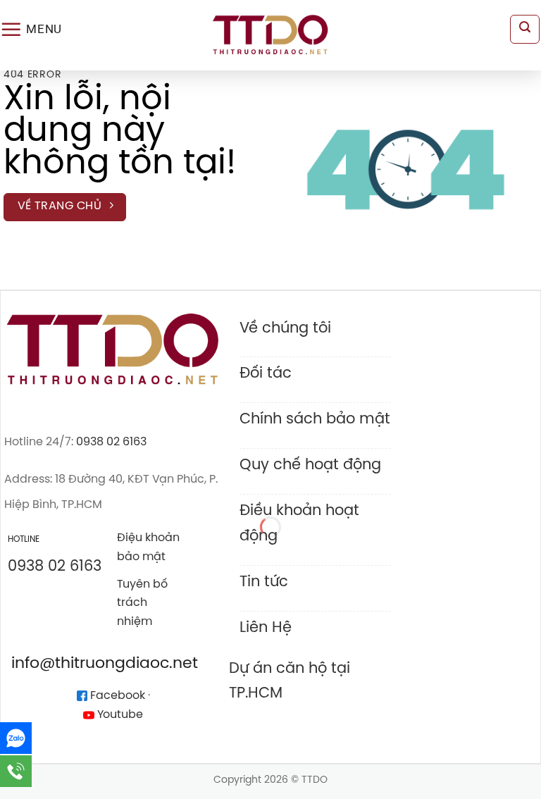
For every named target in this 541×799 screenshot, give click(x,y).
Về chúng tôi (285, 328)
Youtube (118, 715)
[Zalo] (16, 738)
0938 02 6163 (111, 442)
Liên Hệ (266, 628)
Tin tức (264, 582)
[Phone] (16, 771)
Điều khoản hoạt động (299, 523)
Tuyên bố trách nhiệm (142, 603)
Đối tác (266, 373)
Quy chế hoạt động (310, 465)
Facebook (116, 696)
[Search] (525, 29)
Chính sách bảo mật (315, 419)
